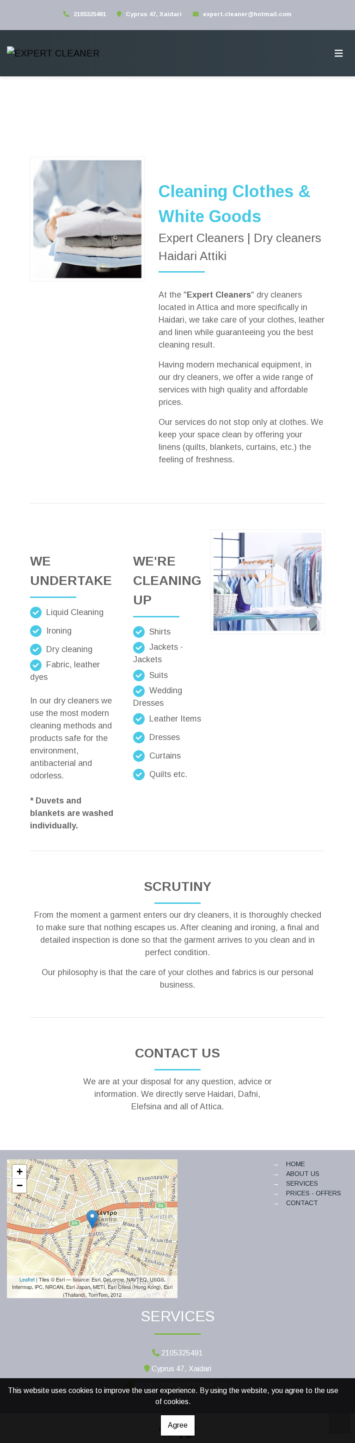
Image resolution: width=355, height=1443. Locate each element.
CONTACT (302, 1203)
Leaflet (27, 1279)
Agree (178, 1425)
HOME (295, 1164)
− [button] (20, 1185)
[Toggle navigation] (339, 53)
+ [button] (20, 1171)
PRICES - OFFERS (313, 1193)
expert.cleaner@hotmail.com (247, 14)
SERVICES (302, 1183)
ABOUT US (302, 1173)
